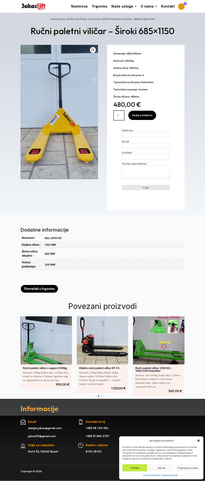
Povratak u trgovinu (39, 289)
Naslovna (79, 6)
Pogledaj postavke (187, 467)
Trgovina (99, 6)
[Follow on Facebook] (102, 470)
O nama (147, 6)
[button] (198, 440)
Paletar (94, 19)
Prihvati (135, 467)
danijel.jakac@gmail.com (45, 428)
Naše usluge (122, 6)
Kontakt (168, 6)
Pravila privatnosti (151, 475)
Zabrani (161, 467)
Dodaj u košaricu (142, 115)
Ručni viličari (76, 19)
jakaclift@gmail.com (42, 436)
